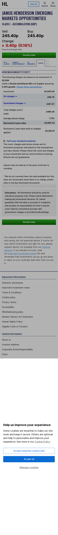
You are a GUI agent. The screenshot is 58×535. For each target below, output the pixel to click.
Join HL (33, 4)
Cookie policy (9, 297)
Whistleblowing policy (12, 312)
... (46, 63)
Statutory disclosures (12, 282)
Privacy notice (9, 302)
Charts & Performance (18, 63)
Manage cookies (29, 467)
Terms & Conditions (11, 292)
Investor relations (10, 344)
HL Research (31, 63)
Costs (40, 63)
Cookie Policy (42, 441)
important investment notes (22, 253)
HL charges (9, 96)
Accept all (29, 459)
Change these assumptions (29, 87)
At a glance (6, 63)
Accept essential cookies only (29, 450)
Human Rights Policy (12, 321)
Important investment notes (16, 287)
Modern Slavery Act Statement (17, 316)
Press (5, 354)
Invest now (29, 55)
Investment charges (13, 103)
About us (6, 339)
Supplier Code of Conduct (15, 326)
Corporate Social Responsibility (17, 349)
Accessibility (8, 307)
